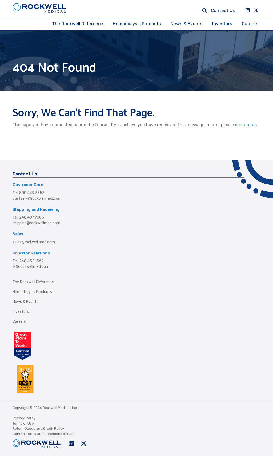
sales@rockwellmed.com (34, 242)
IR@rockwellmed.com (31, 266)
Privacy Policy (24, 418)
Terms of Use (23, 423)
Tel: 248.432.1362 (28, 261)
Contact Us (223, 10)
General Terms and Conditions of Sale (43, 434)
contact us (246, 124)
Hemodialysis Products (137, 23)
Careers (250, 23)
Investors (222, 23)
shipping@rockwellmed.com (36, 223)
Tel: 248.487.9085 (28, 217)
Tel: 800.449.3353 (29, 193)
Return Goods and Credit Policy (38, 428)
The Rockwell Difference (77, 23)
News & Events (187, 23)
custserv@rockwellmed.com (37, 198)
